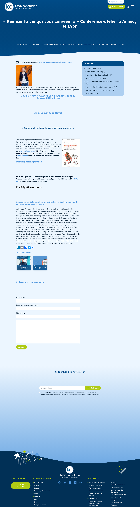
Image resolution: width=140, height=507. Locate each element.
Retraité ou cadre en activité (95, 495)
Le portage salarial (117, 487)
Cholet (36, 494)
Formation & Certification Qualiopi (97, 75)
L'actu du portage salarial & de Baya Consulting (102, 81)
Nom (20, 297)
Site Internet (21, 313)
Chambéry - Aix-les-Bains (42, 491)
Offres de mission (116, 502)
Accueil (18, 44)
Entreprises (114, 500)
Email (27, 305)
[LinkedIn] (75, 482)
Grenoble (37, 496)
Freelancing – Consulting (94, 78)
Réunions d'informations (118, 495)
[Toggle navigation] (132, 7)
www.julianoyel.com (28, 151)
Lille (35, 499)
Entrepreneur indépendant (97, 482)
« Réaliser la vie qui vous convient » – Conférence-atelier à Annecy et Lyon (96, 44)
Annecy (36, 485)
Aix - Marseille (38, 482)
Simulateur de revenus (118, 485)
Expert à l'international (96, 491)
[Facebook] (59, 482)
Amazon (57, 149)
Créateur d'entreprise (95, 485)
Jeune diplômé (93, 498)
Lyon (35, 502)
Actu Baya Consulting (40, 44)
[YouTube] (80, 482)
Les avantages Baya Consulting (117, 491)
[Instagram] (70, 482)
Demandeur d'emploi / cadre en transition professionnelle (96, 503)
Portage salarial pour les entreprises (98, 90)
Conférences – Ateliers (93, 72)
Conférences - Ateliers (57, 44)
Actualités (27, 44)
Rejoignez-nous (116, 497)
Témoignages (90, 93)
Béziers (36, 488)
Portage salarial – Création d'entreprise (99, 87)
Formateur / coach (95, 488)
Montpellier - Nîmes (40, 505)
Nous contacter (20, 485)
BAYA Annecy (22, 156)
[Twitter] (64, 482)
